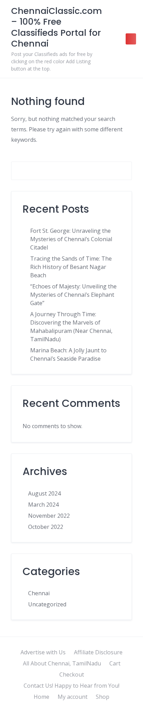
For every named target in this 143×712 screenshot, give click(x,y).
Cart (114, 663)
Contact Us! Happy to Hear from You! (71, 685)
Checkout (71, 674)
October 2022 (45, 527)
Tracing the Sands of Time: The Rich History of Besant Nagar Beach (71, 267)
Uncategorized (47, 604)
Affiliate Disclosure (98, 652)
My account (72, 697)
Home (41, 697)
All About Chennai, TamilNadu (62, 663)
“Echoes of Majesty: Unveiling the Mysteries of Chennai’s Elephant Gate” (73, 295)
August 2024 (44, 493)
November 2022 (49, 515)
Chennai (39, 593)
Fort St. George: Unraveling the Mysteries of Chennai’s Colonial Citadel (71, 239)
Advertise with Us (43, 652)
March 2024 (43, 504)
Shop (102, 697)
